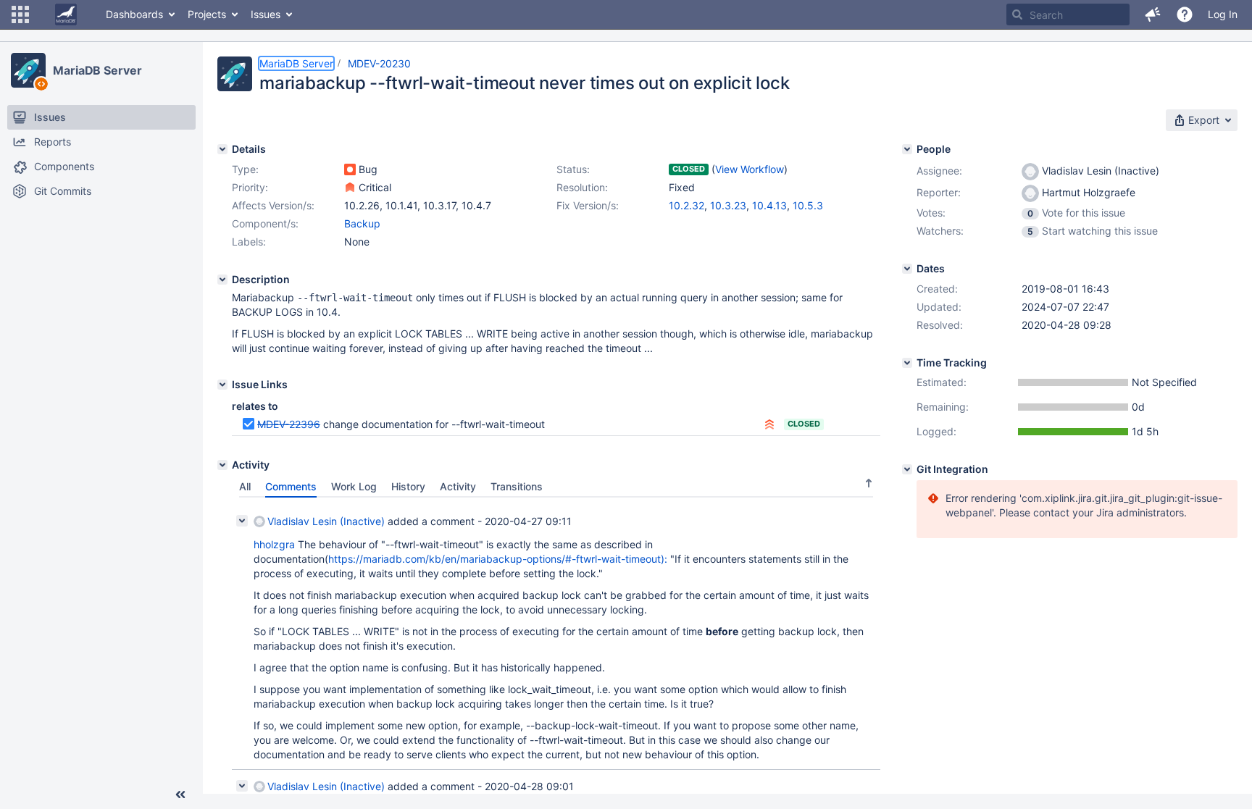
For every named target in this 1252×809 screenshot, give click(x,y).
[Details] (222, 149)
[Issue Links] (222, 385)
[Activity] (222, 465)
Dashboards (134, 14)
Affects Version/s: (273, 205)
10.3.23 (728, 205)
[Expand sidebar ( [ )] (180, 794)
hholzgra (274, 544)
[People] (907, 149)
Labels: (249, 241)
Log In (1223, 14)
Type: (245, 169)
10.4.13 (769, 205)
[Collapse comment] (242, 521)
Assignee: (939, 170)
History (408, 486)
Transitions (517, 486)
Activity (458, 486)
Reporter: (939, 192)
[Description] (222, 279)
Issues (265, 14)
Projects (207, 14)
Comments (291, 486)
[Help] (1185, 14)
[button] (20, 14)
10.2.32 (686, 205)
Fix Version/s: (587, 205)
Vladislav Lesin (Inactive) (326, 521)
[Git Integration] (907, 469)
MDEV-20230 (379, 63)
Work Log (354, 486)
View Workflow (749, 169)
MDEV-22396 (288, 424)
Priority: (250, 187)
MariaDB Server (97, 70)
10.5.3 (808, 205)
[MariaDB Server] (28, 70)
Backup (362, 223)
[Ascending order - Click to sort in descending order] (869, 483)
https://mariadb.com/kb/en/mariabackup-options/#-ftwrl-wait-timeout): (497, 559)
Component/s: (265, 223)
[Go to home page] (66, 14)
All (245, 486)
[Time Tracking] (907, 363)
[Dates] (907, 269)
